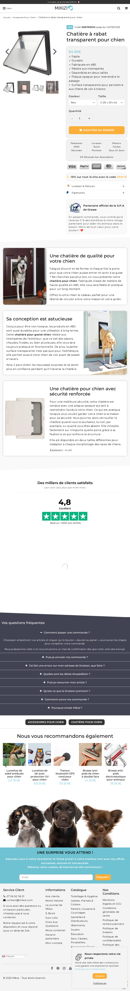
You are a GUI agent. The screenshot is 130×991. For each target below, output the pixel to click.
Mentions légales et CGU (112, 901)
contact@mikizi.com (19, 900)
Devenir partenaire (52, 936)
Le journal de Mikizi (54, 907)
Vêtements (78, 925)
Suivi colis (52, 917)
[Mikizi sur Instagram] (64, 969)
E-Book (50, 913)
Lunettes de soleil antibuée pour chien (14, 773)
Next (55, 51)
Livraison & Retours (83, 186)
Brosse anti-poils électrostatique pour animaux (116, 775)
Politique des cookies (111, 946)
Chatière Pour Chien (86, 722)
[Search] (118, 8)
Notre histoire (54, 900)
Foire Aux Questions (52, 924)
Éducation (77, 934)
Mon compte (54, 942)
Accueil (6, 17)
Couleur (74, 96)
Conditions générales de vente (111, 912)
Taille (102, 96)
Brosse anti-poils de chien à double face (90, 773)
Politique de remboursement (113, 922)
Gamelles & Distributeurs (79, 919)
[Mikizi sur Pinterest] (58, 969)
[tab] (65, 633)
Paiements (78, 192)
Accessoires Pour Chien (24, 17)
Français (9, 956)
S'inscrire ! (102, 877)
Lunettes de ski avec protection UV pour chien (40, 775)
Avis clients (53, 896)
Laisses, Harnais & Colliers (82, 902)
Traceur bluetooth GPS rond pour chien (65, 775)
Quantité (75, 111)
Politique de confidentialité (112, 938)
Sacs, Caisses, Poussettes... (79, 940)
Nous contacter (56, 930)
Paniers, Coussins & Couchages (83, 910)
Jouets (75, 929)
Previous (7, 51)
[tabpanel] (24, 87)
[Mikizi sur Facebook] (52, 969)
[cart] (126, 8)
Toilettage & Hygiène (84, 896)
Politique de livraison (110, 930)
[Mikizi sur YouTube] (70, 969)
